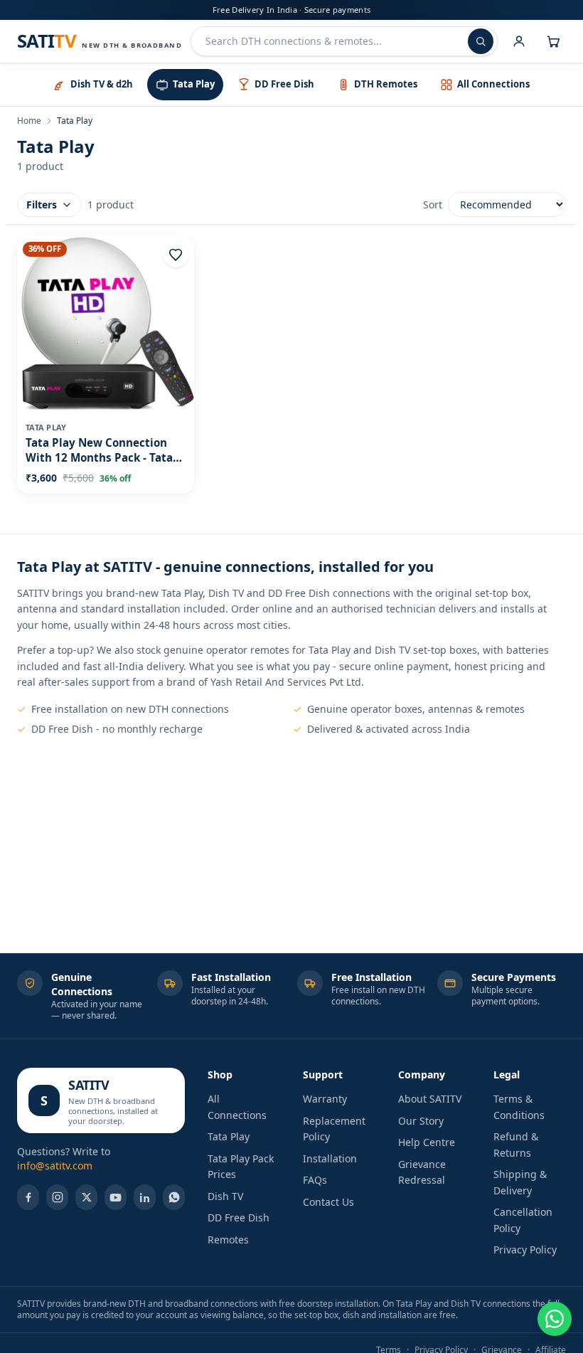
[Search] (480, 41)
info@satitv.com (54, 1165)
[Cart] (553, 41)
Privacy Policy (525, 1249)
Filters (41, 204)
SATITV (88, 1084)
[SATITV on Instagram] (57, 1197)
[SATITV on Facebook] (28, 1197)
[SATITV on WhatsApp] (174, 1197)
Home (29, 121)
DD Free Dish (238, 1217)
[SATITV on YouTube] (116, 1197)
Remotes (228, 1239)
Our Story (421, 1121)
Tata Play (229, 1136)
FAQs (315, 1180)
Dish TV (225, 1196)
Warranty (325, 1098)
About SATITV (429, 1098)
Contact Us (328, 1202)
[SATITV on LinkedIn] (145, 1197)
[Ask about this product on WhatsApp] (554, 1319)
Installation (330, 1158)
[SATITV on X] (86, 1197)
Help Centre (426, 1142)
